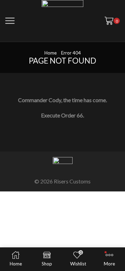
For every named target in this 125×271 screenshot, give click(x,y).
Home (50, 53)
